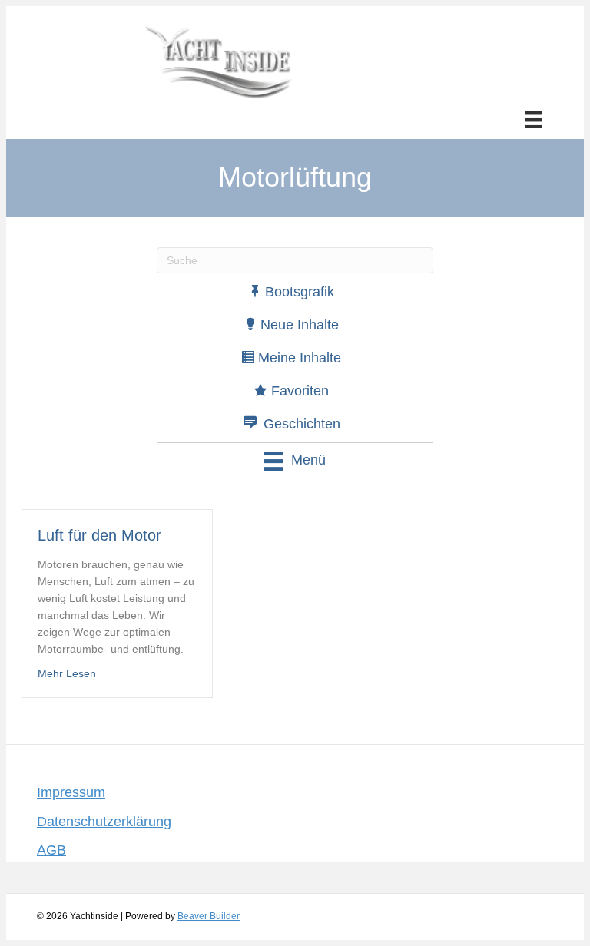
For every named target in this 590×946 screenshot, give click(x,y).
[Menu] (534, 120)
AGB (51, 850)
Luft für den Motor (99, 535)
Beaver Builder (208, 916)
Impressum (71, 792)
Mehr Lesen (67, 673)
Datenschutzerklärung (104, 821)
